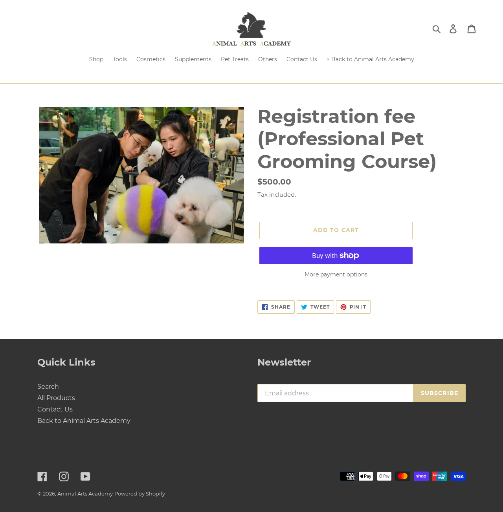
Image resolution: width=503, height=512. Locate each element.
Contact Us (55, 409)
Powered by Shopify (139, 493)
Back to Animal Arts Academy (83, 420)
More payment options (336, 274)
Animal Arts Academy (85, 493)
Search (48, 386)
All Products (56, 398)
